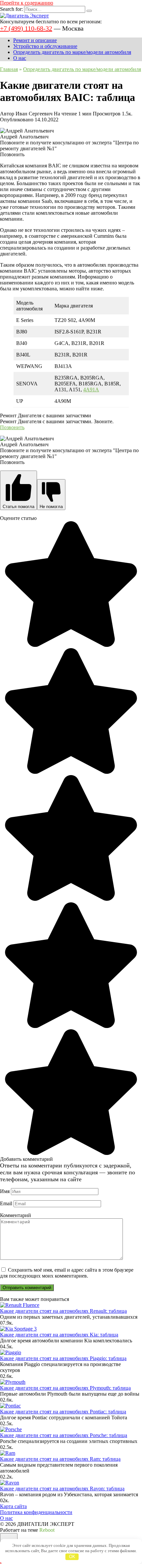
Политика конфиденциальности (36, 1512)
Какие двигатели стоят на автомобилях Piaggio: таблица (63, 1358)
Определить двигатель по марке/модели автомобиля (72, 52)
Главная (9, 69)
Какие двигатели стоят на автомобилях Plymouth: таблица (65, 1388)
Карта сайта (13, 1506)
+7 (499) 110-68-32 (26, 28)
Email (6, 1203)
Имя (5, 1191)
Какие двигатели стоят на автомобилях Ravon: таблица (62, 1488)
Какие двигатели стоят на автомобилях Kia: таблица (59, 1334)
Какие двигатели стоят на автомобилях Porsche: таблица (63, 1435)
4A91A (91, 389)
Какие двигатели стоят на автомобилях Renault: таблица (63, 1311)
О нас (19, 58)
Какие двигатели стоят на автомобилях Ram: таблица (60, 1459)
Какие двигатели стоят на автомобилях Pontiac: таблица (63, 1411)
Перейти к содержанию (26, 3)
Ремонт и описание (35, 40)
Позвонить (12, 427)
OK (72, 1556)
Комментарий (15, 1215)
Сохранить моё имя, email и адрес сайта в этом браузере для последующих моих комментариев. (66, 1273)
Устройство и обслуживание (45, 46)
